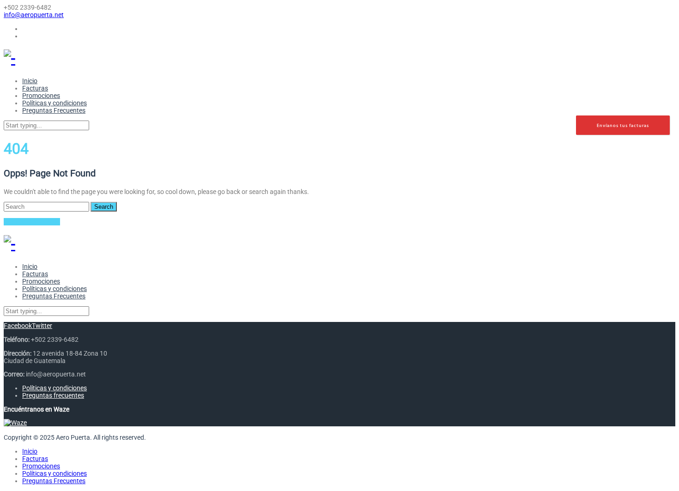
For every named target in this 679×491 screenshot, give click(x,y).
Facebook (18, 325)
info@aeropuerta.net (34, 14)
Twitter (42, 325)
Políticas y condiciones (54, 388)
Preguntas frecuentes (53, 395)
